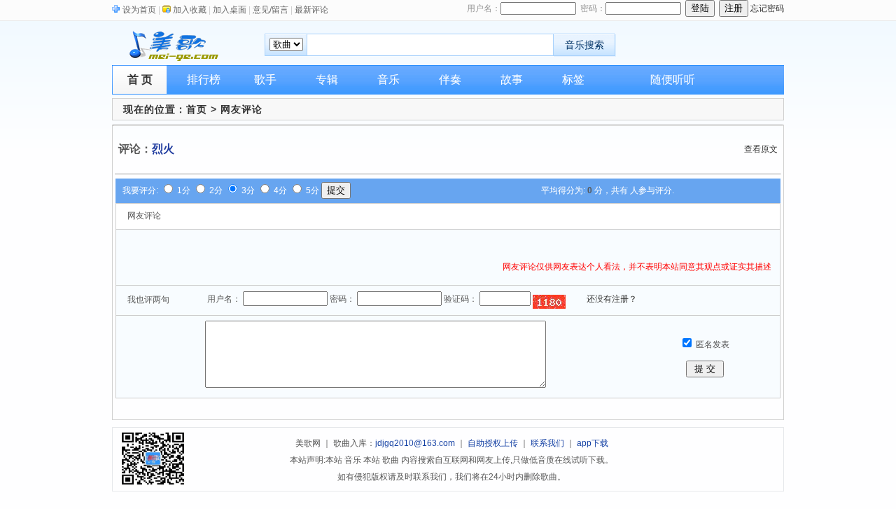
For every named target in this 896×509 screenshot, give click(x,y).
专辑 (327, 79)
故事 (511, 79)
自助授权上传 (493, 443)
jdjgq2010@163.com (415, 443)
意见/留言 (270, 10)
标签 (573, 79)
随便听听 (672, 79)
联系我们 (547, 443)
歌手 (265, 79)
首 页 (140, 79)
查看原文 (761, 149)
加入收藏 (189, 10)
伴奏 (450, 79)
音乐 (388, 79)
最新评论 (311, 10)
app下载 (592, 443)
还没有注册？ (612, 299)
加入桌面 (229, 10)
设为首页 (139, 10)
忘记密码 (767, 8)
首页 (196, 109)
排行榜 (203, 79)
